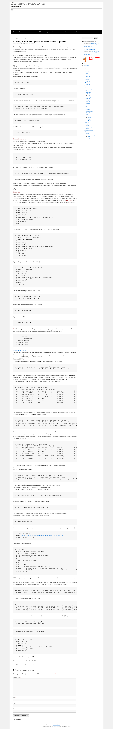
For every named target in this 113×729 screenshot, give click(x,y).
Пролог (48, 32)
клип (89, 136)
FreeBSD (88, 103)
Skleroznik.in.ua (56, 725)
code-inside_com (89, 89)
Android (87, 122)
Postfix (89, 105)
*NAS (86, 73)
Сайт (14, 709)
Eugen (32, 43)
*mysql (89, 97)
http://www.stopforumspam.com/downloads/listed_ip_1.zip (42, 536)
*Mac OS (87, 71)
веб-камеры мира (91, 135)
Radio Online (22, 32)
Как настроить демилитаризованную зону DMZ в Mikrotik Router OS (91, 44)
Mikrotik (88, 84)
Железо (86, 82)
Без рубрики (86, 65)
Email (15, 703)
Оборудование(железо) (90, 127)
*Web (86, 106)
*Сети (86, 114)
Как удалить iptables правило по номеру (23, 38)
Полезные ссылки (32, 32)
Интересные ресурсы (88, 130)
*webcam (87, 79)
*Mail (89, 95)
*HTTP (88, 98)
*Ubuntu (88, 101)
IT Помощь (42, 32)
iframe (86, 131)
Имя (14, 697)
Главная (15, 32)
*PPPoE (89, 117)
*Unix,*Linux (88, 76)
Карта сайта (75, 32)
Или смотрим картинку (20, 350)
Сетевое (88, 128)
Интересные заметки (88, 86)
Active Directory (89, 111)
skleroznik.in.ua (16, 6)
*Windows (87, 81)
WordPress (88, 108)
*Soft (86, 74)
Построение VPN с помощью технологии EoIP (65, 38)
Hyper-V (88, 112)
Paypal (87, 125)
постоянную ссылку (49, 660)
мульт (89, 138)
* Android (87, 70)
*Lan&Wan (88, 116)
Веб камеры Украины (64, 32)
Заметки (85, 67)
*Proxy (88, 100)
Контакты (54, 32)
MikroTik (90, 120)
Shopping (87, 124)
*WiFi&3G (88, 119)
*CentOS (31, 660)
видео (87, 133)
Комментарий (17, 677)
